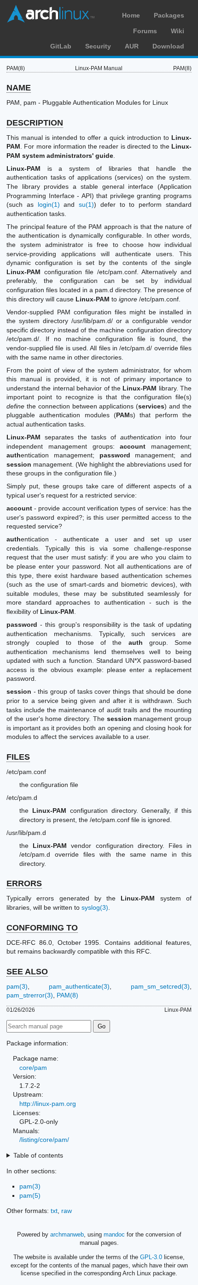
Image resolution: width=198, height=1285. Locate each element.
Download (168, 46)
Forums (145, 31)
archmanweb (67, 1234)
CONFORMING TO (42, 927)
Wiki (177, 31)
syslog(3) (95, 907)
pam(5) (30, 1195)
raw (66, 1210)
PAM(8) (67, 995)
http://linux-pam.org (47, 1103)
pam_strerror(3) (29, 995)
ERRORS (24, 883)
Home (131, 15)
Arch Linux (50, 14)
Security (98, 46)
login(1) (49, 204)
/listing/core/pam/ (44, 1139)
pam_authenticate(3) (79, 986)
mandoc (114, 1234)
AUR (132, 46)
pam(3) (17, 986)
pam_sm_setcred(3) (160, 986)
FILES (18, 757)
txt (54, 1210)
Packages (169, 15)
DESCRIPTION (34, 122)
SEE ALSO (27, 971)
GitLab (60, 46)
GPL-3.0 (151, 1257)
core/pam (33, 1067)
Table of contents (38, 1155)
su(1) (86, 204)
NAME (18, 87)
